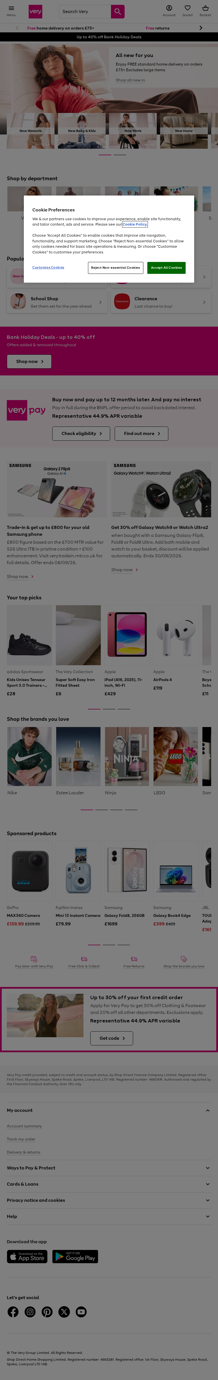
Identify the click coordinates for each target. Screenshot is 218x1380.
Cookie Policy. (135, 224)
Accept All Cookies (166, 268)
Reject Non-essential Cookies (115, 268)
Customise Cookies (48, 267)
